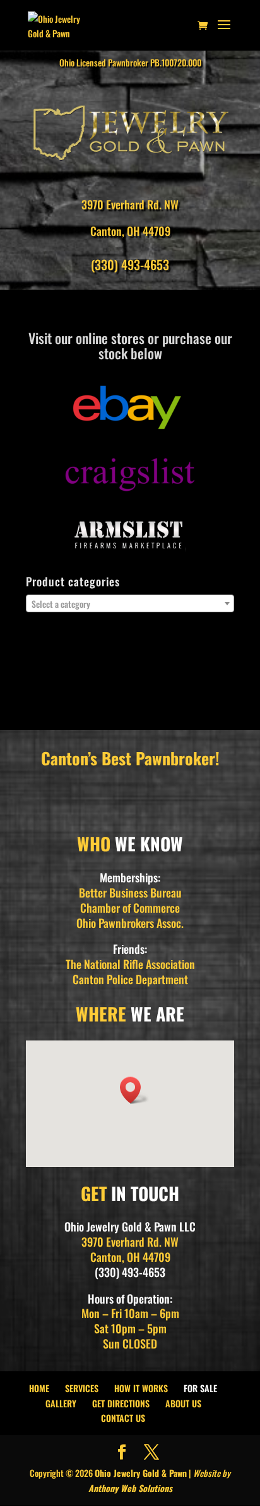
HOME (39, 1388)
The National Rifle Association (130, 964)
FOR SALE (200, 1388)
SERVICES (81, 1388)
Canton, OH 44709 (130, 231)
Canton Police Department (130, 979)
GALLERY (60, 1403)
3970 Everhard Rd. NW (130, 204)
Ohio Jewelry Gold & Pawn (141, 1472)
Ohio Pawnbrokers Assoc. (130, 923)
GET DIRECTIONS (121, 1403)
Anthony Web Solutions (130, 1488)
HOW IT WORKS (141, 1388)
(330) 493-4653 (130, 264)
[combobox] (130, 603)
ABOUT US (183, 1403)
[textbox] (130, 604)
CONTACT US (123, 1417)
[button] (134, 1090)
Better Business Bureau (130, 892)
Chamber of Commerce (130, 907)
